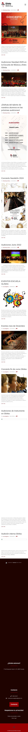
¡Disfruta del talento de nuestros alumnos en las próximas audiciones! (12, 107)
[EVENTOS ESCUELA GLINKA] (14, 298)
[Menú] (14, 727)
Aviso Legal (14, 718)
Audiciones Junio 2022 (11, 245)
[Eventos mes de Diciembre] (14, 340)
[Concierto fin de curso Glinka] (14, 383)
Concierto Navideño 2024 (12, 178)
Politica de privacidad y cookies (14, 716)
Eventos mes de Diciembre (13, 326)
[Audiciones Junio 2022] (14, 256)
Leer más (3, 54)
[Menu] (25, 4)
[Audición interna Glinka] (14, 543)
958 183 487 (15, 696)
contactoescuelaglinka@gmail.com (15, 698)
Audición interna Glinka (11, 534)
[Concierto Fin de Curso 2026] (14, 28)
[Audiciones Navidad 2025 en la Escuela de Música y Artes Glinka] (14, 79)
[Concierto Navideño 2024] (14, 205)
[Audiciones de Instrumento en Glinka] (14, 467)
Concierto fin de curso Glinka (14, 369)
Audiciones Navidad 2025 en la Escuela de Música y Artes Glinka (14, 65)
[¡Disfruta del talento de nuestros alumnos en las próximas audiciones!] (14, 137)
